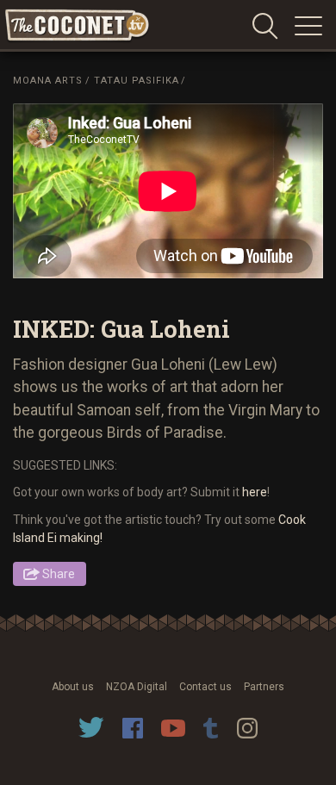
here (254, 492)
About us (73, 687)
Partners (264, 687)
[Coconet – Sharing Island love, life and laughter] (77, 26)
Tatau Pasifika (136, 80)
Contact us (205, 687)
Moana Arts (48, 80)
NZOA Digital (136, 687)
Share (58, 574)
